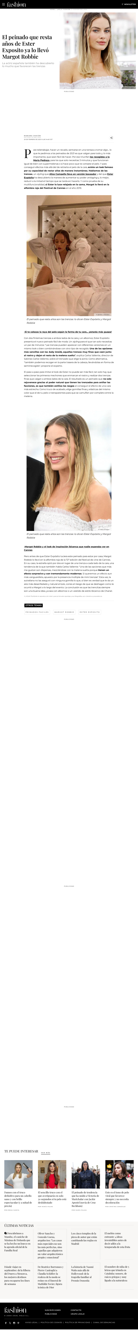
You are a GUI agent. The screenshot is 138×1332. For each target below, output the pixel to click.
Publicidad (51, 1314)
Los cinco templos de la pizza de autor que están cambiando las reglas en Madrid (84, 1238)
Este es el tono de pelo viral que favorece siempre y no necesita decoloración (117, 1197)
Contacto (76, 1310)
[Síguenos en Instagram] (14, 1323)
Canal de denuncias (104, 1322)
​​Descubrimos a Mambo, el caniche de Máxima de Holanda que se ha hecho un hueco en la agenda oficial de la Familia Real (17, 1242)
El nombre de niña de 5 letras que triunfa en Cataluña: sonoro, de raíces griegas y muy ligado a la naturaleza (117, 1273)
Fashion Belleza (80, 9)
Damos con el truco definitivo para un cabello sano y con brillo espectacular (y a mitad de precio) (18, 1199)
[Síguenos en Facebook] (6, 1323)
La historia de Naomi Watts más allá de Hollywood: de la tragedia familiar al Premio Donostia (82, 1273)
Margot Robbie (64, 612)
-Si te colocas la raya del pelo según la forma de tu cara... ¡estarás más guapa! (68, 332)
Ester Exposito (90, 612)
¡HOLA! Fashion (63, 9)
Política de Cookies (51, 1322)
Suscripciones (53, 1310)
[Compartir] (111, 138)
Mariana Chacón (32, 136)
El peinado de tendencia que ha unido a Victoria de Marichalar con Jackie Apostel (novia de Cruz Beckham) (85, 1199)
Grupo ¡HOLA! (78, 1314)
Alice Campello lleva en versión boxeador (72, 174)
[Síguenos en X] (10, 1323)
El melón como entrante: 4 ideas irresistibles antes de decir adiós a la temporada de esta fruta (117, 1240)
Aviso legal (31, 1322)
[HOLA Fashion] (16, 4)
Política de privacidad (77, 1322)
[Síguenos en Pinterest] (18, 1323)
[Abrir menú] (3, 4)
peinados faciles (37, 612)
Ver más (45, 1153)
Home (52, 9)
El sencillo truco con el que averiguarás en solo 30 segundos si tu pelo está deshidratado (52, 1197)
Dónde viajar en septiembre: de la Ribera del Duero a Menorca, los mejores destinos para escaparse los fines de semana (17, 1275)
